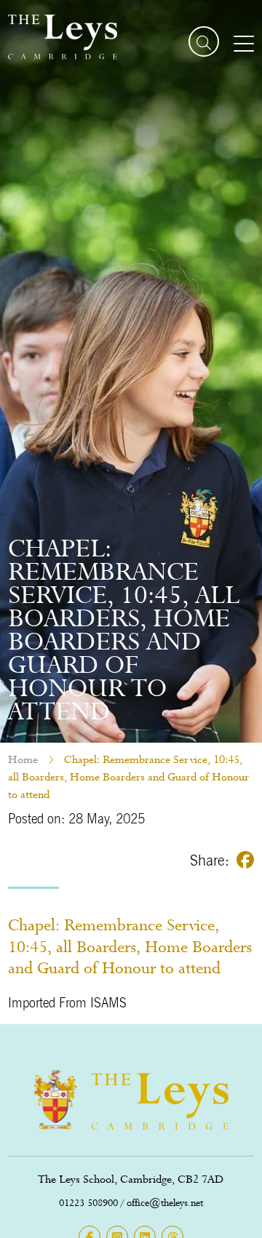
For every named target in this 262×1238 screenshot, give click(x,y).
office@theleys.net (165, 1203)
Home (23, 759)
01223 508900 (88, 1203)
